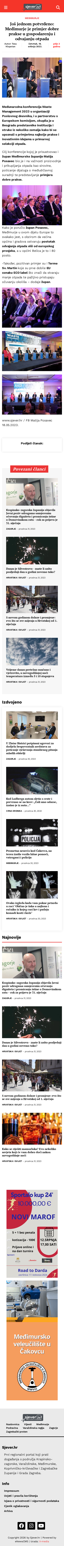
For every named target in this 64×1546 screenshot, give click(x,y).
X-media (44, 1541)
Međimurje (32, 18)
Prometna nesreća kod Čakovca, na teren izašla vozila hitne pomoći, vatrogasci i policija (29, 854)
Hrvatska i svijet (16, 578)
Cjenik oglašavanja (16, 1506)
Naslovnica (12, 1424)
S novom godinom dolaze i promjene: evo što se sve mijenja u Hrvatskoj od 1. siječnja (31, 621)
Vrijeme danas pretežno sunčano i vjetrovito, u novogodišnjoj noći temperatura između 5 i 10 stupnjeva (30, 673)
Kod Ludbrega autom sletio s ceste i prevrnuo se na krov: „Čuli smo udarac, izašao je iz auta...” (31, 802)
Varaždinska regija (33, 1428)
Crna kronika (14, 811)
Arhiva (8, 1511)
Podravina (12, 1428)
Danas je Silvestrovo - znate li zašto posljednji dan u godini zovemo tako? (30, 570)
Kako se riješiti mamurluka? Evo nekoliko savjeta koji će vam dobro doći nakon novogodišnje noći (29, 1152)
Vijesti (27, 1424)
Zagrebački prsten (16, 1431)
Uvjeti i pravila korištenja (21, 1495)
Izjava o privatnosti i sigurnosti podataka (31, 1501)
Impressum (11, 1490)
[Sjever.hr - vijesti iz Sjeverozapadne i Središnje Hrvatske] (32, 7)
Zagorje (11, 529)
